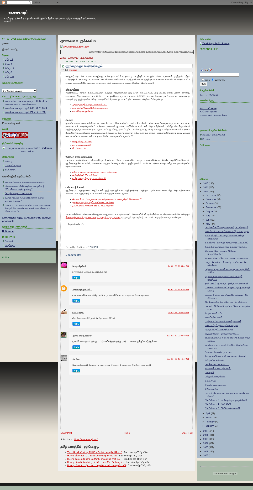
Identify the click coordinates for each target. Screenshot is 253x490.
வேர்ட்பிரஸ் (10, 245)
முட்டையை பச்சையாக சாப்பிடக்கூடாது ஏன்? (93, 206)
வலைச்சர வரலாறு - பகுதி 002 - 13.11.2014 (25, 112)
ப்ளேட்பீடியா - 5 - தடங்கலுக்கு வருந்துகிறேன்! (226, 400)
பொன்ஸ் (206, 139)
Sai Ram (76, 359)
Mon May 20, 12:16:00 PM (178, 359)
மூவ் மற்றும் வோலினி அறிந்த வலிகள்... (90, 108)
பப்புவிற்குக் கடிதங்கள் (82, 111)
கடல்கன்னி (10, 170)
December (211, 195)
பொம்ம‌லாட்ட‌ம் (79, 148)
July (208, 216)
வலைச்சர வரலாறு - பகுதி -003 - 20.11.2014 (26, 108)
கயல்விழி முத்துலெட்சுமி (213, 135)
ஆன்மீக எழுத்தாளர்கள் (215, 385)
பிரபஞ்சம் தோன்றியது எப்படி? (218, 352)
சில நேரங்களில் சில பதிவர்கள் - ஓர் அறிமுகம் (226, 302)
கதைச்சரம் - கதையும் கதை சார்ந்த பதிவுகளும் (226, 243)
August (210, 211)
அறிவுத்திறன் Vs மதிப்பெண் (85, 175)
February (210, 422)
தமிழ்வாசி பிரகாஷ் (208, 112)
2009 (206, 443)
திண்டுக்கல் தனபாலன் (82, 336)
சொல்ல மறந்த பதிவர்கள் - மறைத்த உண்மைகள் (227, 258)
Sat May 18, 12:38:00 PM (178, 266)
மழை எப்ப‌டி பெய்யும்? (82, 141)
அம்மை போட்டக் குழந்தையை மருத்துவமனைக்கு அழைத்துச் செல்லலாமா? (106, 199)
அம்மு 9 (8, 72)
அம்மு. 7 (9, 59)
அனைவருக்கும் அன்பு (82, 289)
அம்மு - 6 (9, 68)
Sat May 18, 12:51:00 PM (178, 289)
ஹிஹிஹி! (209, 372)
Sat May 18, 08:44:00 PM (178, 313)
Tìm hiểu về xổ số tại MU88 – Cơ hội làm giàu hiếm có (94, 452)
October (210, 203)
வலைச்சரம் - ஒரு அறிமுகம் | (81, 58)
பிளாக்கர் (9, 241)
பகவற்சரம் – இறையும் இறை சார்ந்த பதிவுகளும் (226, 227)
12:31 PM (93, 247)
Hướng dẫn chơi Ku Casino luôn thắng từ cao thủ (92, 456)
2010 (206, 439)
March (209, 417)
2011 (206, 435)
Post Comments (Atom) (86, 439)
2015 (206, 183)
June (208, 220)
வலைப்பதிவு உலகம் (213, 317)
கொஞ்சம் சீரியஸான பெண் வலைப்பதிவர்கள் (225, 356)
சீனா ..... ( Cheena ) (209, 95)
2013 (206, 191)
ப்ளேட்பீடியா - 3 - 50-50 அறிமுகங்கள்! (222, 408)
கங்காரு (8, 161)
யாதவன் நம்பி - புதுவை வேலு (213, 115)
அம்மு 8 (8, 64)
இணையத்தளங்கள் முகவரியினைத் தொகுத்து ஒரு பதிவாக (93, 217)
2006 (206, 455)
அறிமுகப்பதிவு (211, 389)
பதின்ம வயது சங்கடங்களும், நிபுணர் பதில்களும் (94, 172)
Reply (76, 277)
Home (127, 433)
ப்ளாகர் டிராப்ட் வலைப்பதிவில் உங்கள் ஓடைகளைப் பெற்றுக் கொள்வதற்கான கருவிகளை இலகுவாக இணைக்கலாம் (28, 208)
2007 (206, 451)
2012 (206, 431)
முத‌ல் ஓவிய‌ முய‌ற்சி (81, 145)
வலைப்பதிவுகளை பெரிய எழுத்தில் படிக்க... (25, 182)
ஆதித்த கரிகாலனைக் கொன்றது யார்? (223, 321)
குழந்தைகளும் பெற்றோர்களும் (84, 66)
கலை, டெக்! (211, 381)
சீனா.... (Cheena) (208, 108)
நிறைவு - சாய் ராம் (213, 313)
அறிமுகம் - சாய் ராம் (214, 360)
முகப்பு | (64, 58)
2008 (206, 447)
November (211, 199)
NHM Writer (8, 231)
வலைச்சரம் (18, 12)
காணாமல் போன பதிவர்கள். (218, 368)
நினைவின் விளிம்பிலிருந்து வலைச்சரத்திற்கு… (226, 247)
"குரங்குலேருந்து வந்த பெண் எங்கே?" (89, 104)
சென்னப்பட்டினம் (13, 165)
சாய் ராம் (73, 70)
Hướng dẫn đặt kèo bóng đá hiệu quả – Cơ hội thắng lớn (95, 462)
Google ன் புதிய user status (18, 193)
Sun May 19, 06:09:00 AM (178, 336)
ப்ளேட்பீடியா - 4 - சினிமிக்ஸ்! (218, 404)
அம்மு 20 (9, 76)
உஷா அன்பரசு (78, 312)
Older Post (187, 433)
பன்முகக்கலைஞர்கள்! (215, 377)
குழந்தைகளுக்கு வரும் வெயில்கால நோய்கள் (93, 202)
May (208, 224)
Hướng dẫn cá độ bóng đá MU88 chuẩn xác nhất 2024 (94, 459)
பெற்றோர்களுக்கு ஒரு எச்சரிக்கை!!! (89, 178)
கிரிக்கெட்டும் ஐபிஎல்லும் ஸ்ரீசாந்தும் (221, 325)
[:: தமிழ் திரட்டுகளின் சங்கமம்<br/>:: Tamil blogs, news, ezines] (27, 151)
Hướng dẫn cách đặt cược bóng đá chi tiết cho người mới (96, 465)
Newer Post (66, 433)
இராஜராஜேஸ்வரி (79, 266)
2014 (206, 187)
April (208, 413)
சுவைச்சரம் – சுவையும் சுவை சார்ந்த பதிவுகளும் (227, 231)
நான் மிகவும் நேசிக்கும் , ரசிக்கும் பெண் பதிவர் (226, 284)
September (211, 207)
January (210, 426)
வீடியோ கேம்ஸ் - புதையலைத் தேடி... (222, 334)
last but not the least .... (217, 364)
